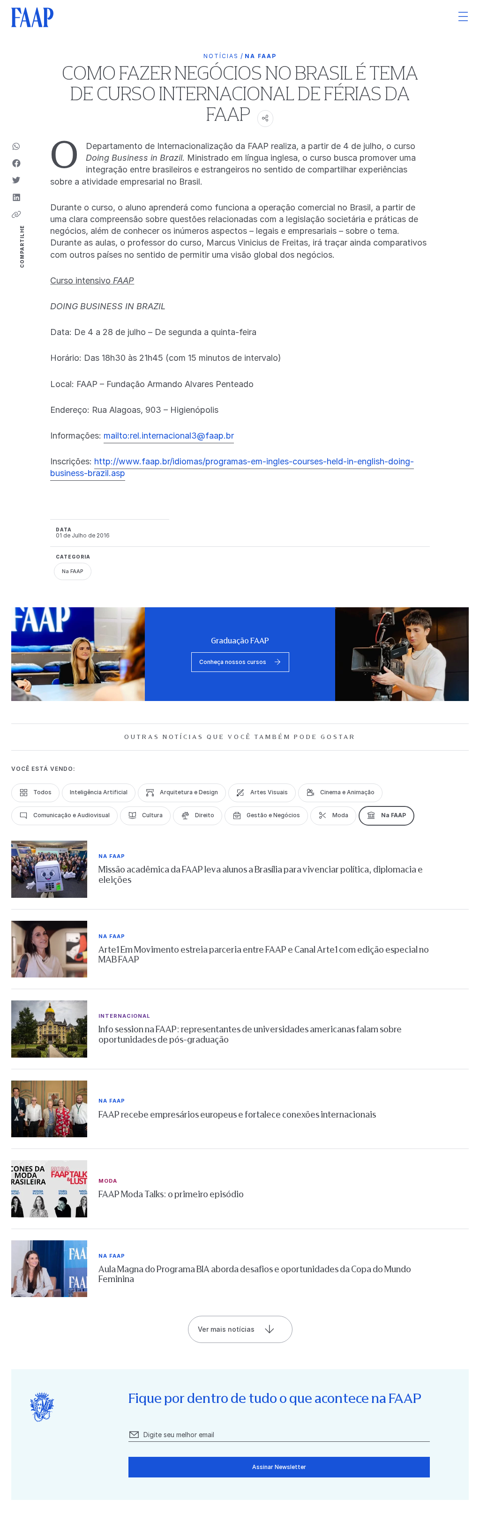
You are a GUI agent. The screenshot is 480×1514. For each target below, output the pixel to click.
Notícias (221, 56)
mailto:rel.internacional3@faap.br (169, 435)
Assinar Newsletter (279, 1466)
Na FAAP (261, 56)
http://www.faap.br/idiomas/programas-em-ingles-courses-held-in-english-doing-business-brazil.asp (232, 467)
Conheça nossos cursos (232, 661)
